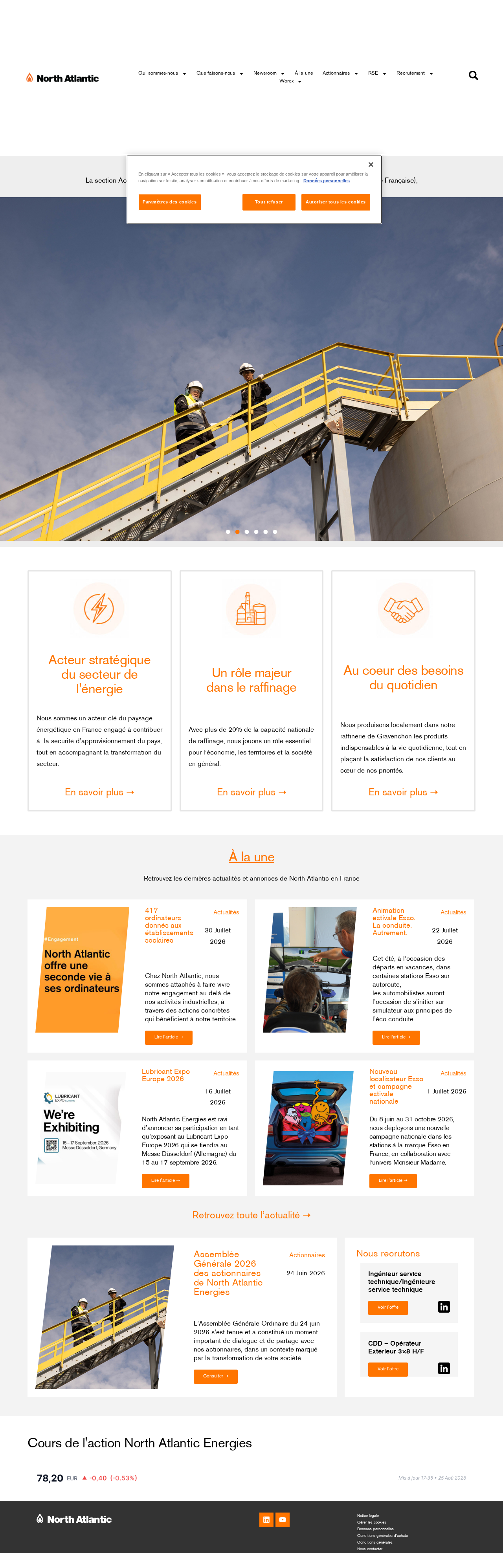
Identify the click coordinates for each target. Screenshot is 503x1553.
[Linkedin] (266, 1520)
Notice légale (368, 1516)
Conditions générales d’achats (382, 1536)
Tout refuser (269, 202)
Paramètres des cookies (170, 202)
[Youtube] (282, 1520)
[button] (228, 532)
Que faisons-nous (215, 73)
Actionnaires (336, 73)
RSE (373, 73)
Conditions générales (375, 1542)
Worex (286, 81)
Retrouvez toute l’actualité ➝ (251, 1216)
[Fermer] (371, 164)
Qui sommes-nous (158, 73)
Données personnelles (375, 1529)
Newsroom (264, 73)
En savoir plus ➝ (99, 793)
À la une (304, 73)
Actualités (226, 913)
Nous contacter (369, 1549)
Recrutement (411, 73)
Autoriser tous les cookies (336, 202)
